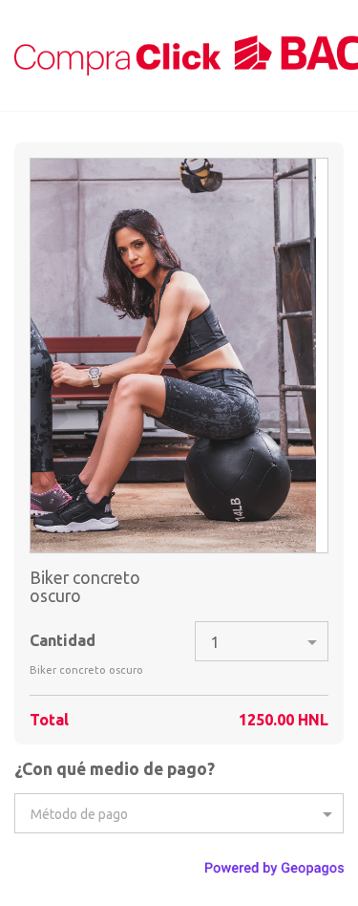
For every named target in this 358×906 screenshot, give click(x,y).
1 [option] (215, 642)
